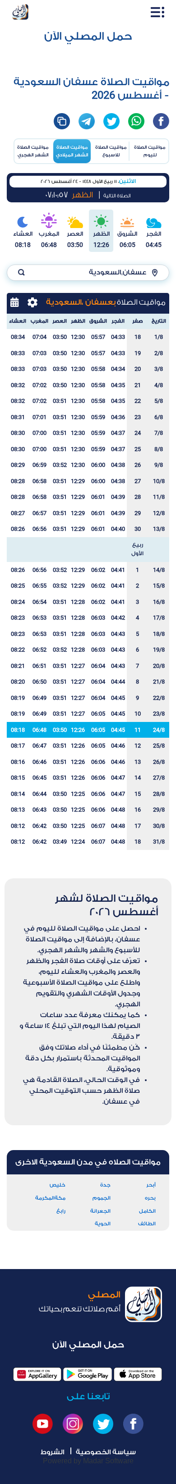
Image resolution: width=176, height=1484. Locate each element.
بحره (150, 1198)
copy (62, 121)
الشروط (52, 1452)
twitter (111, 121)
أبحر (151, 1185)
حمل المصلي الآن (88, 36)
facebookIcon (161, 121)
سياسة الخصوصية (106, 1452)
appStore (138, 1374)
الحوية (103, 1224)
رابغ (60, 1211)
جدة (105, 1185)
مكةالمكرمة (50, 1198)
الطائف (147, 1224)
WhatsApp (136, 121)
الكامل (147, 1211)
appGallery (37, 1374)
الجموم (102, 1198)
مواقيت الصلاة (150, 151)
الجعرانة (100, 1211)
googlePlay (87, 1374)
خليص (57, 1185)
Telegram (87, 121)
